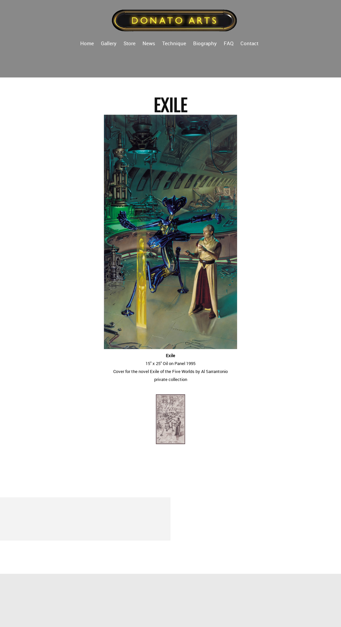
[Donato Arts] (174, 20)
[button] (170, 421)
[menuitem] (87, 43)
